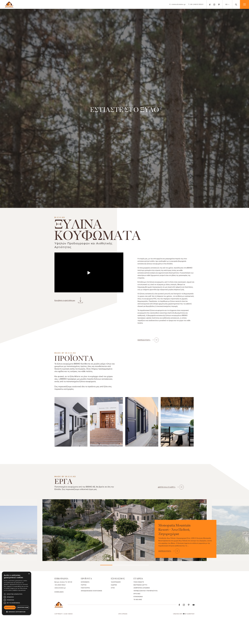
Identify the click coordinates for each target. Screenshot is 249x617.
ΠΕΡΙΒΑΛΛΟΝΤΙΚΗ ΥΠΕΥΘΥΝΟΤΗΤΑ (145, 591)
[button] (16, 612)
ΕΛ (227, 4)
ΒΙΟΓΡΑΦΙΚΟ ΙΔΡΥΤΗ (140, 585)
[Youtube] (194, 605)
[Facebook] (209, 4)
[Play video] (88, 273)
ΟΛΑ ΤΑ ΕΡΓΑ (166, 487)
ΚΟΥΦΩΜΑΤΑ (85, 582)
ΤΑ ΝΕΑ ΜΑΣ (138, 599)
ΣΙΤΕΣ (113, 588)
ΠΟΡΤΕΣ (83, 585)
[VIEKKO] (9, 4)
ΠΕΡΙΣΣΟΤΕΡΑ (144, 340)
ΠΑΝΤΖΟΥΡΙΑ (85, 588)
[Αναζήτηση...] (236, 4)
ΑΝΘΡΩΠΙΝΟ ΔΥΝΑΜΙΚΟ (142, 588)
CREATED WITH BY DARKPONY (184, 614)
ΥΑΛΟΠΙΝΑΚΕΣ (116, 582)
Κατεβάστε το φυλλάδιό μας (64, 300)
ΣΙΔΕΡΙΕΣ (114, 585)
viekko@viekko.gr (178, 4)
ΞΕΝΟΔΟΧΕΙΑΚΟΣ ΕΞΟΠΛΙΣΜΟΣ (91, 591)
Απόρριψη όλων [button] (23, 607)
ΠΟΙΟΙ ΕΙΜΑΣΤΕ (139, 582)
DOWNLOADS (59, 592)
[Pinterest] (219, 4)
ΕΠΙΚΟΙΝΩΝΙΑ (138, 597)
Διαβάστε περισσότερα (19, 590)
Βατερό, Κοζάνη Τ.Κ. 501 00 (63, 582)
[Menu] (244, 4)
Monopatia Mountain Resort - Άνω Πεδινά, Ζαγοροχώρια (174, 529)
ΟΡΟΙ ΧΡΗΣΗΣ (122, 614)
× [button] (29, 574)
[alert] (16, 593)
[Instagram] (214, 4)
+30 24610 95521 (195, 4)
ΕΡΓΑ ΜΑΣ (137, 594)
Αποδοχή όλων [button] (10, 607)
